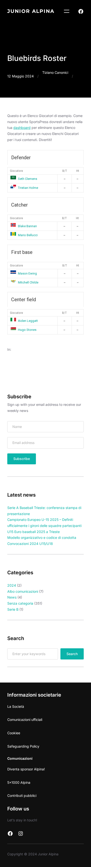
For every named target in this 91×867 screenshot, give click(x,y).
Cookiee (13, 733)
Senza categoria (20, 603)
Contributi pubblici (21, 795)
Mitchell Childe (28, 282)
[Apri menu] (67, 11)
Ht (77, 171)
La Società (15, 706)
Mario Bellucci (28, 235)
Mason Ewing (27, 273)
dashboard (22, 127)
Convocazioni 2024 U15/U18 (30, 544)
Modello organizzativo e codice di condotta (41, 537)
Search (72, 654)
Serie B (12, 609)
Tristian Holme (28, 188)
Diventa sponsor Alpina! (26, 769)
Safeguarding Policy (23, 746)
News (12, 597)
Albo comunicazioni (22, 591)
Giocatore (16, 171)
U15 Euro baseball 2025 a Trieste (33, 532)
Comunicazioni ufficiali (24, 719)
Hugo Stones (27, 330)
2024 (11, 585)
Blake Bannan (27, 226)
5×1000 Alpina (18, 782)
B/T (64, 171)
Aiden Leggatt (28, 321)
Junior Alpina (30, 11)
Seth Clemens (27, 179)
